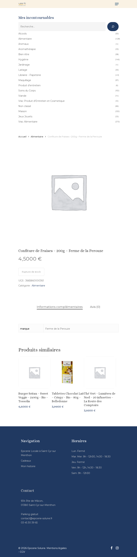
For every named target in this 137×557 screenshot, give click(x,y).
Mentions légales (56, 548)
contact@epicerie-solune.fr (36, 518)
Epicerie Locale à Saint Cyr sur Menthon (38, 453)
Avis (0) (95, 306)
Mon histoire (28, 466)
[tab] (59, 307)
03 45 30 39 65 (29, 522)
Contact (27, 490)
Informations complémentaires (60, 306)
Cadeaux (26, 460)
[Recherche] (113, 26)
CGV (22, 551)
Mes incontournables (36, 18)
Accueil (22, 136)
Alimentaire (37, 136)
